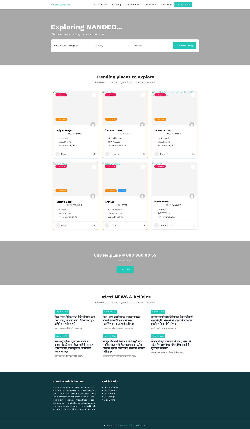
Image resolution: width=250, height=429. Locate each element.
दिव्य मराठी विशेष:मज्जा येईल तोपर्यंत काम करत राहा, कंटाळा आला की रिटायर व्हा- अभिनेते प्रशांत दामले (75, 320)
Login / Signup (183, 4)
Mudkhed (63, 138)
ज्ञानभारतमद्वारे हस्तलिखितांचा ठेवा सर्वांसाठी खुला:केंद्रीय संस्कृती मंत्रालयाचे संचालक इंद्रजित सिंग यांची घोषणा (172, 320)
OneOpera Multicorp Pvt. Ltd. (131, 425)
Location (138, 46)
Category (98, 46)
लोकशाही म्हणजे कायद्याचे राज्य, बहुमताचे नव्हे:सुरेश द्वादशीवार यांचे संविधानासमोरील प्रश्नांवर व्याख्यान (171, 345)
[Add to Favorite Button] (94, 95)
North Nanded (114, 138)
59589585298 (65, 142)
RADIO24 (110, 201)
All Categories (133, 4)
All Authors (109, 393)
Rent (162, 154)
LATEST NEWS (100, 4)
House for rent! (163, 130)
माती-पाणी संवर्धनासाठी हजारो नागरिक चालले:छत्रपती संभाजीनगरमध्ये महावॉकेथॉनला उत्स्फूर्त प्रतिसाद (121, 320)
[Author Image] (93, 124)
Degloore (162, 209)
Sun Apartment (114, 130)
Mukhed (62, 210)
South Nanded (115, 210)
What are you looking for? (66, 46)
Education (164, 225)
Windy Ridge (161, 201)
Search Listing (186, 45)
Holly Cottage (63, 130)
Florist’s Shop (63, 201)
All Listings (117, 4)
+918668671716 (115, 213)
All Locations (150, 4)
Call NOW (125, 269)
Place (63, 154)
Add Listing (166, 4)
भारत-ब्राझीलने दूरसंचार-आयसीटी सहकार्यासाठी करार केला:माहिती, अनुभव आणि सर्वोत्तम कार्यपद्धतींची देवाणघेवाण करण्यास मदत (74, 346)
